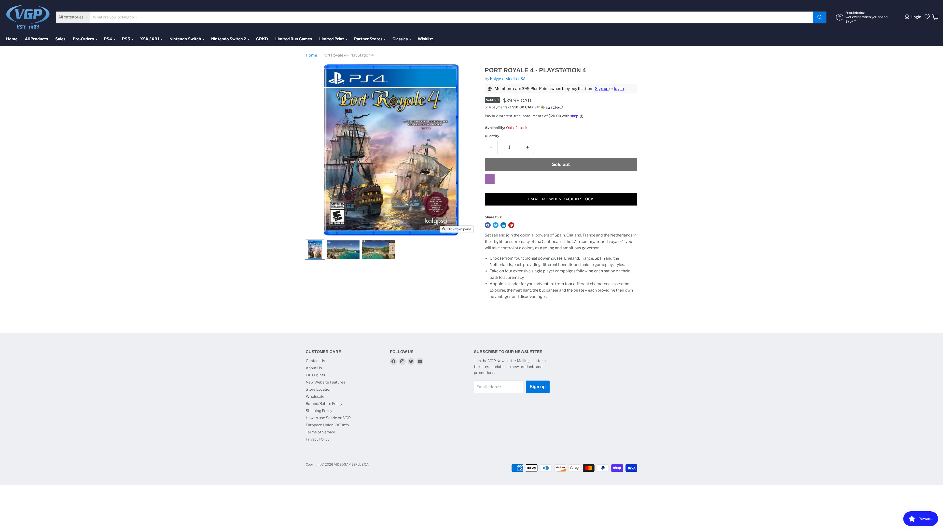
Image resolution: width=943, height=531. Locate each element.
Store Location (319, 389)
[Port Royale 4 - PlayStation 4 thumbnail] (315, 249)
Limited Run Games (293, 39)
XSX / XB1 (150, 39)
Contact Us (315, 361)
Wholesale (315, 396)
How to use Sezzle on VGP (328, 418)
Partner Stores (368, 39)
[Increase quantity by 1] (527, 147)
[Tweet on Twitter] (496, 225)
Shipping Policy (319, 411)
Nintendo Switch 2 (229, 39)
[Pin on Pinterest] (511, 225)
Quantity (492, 136)
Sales (60, 39)
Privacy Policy (318, 439)
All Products (36, 39)
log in (619, 88)
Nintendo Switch (185, 39)
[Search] (819, 17)
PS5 (126, 39)
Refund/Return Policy (324, 403)
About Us (314, 368)
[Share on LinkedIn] (503, 225)
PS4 (108, 39)
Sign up (602, 88)
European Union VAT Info (327, 425)
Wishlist (425, 39)
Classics (400, 39)
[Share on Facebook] (488, 225)
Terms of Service (320, 432)
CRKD (262, 39)
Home (11, 39)
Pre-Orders (84, 39)
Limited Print (332, 39)
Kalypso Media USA (508, 78)
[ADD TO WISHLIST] (490, 179)
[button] (561, 107)
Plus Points (315, 375)
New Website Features (325, 382)
